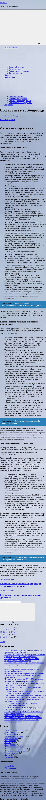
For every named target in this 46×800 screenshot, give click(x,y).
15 (15, 632)
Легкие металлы (15, 69)
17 (1, 634)
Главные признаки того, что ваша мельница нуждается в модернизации (21, 704)
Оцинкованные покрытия (19, 71)
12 (6, 632)
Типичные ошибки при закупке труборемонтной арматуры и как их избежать (23, 652)
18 (4, 634)
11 (4, 632)
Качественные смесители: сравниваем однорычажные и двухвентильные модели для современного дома (25, 696)
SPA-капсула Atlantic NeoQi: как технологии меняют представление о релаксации (24, 684)
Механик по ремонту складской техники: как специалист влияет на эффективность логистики (23, 717)
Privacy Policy (9, 766)
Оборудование (10, 745)
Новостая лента (10, 741)
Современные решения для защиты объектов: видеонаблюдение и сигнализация (21, 660)
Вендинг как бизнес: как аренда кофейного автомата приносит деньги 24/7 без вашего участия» (24, 656)
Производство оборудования (20, 101)
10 (1, 632)
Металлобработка (11, 739)
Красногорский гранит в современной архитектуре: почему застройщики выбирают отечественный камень (24, 665)
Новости (7, 75)
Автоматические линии (18, 97)
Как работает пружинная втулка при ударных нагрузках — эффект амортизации (21, 709)
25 (4, 637)
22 (15, 634)
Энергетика (8, 105)
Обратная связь (10, 768)
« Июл (2, 642)
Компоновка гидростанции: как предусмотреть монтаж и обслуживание (22, 670)
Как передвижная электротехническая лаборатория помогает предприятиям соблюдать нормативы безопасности (24, 675)
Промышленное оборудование (20, 103)
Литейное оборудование (18, 99)
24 (1, 637)
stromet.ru (3, 3)
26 (6, 637)
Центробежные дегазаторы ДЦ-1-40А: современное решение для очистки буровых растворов (24, 680)
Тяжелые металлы (16, 73)
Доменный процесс (16, 67)
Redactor (11, 120)
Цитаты (7, 755)
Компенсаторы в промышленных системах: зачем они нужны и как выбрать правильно (25, 692)
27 (9, 637)
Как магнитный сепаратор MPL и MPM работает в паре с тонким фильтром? (23, 713)
